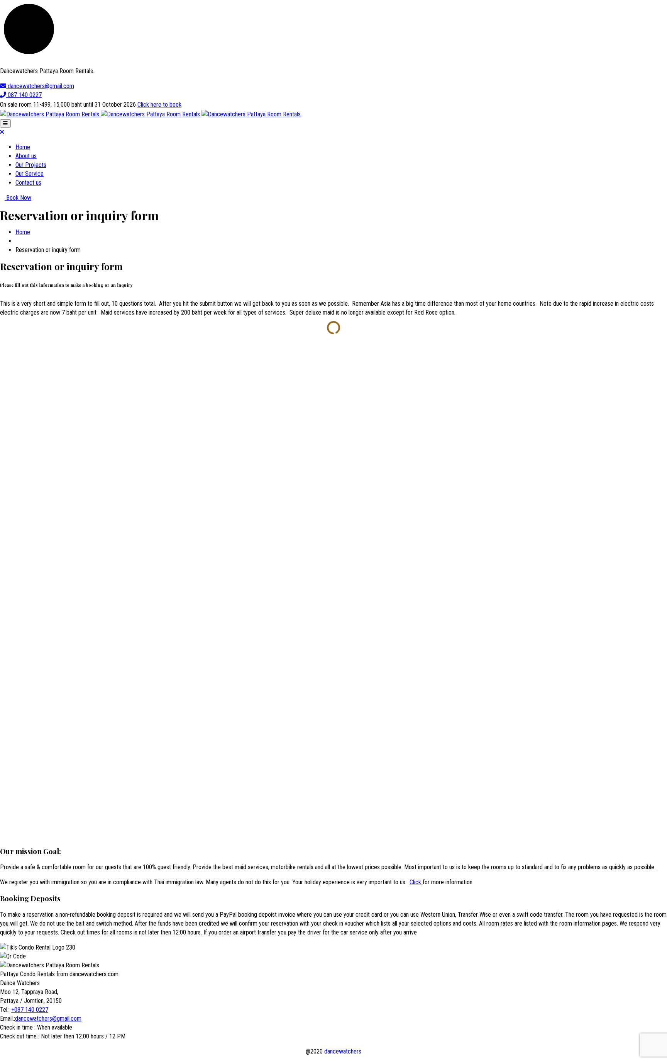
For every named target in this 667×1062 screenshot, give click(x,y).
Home (22, 147)
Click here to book (159, 104)
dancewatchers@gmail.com (48, 1018)
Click (416, 882)
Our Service (29, 173)
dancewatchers (342, 1051)
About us (26, 156)
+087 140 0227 (29, 1009)
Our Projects (30, 164)
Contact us (28, 182)
